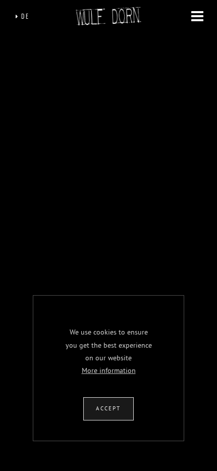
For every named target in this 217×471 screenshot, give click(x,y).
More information (109, 370)
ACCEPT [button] (108, 408)
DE (24, 17)
